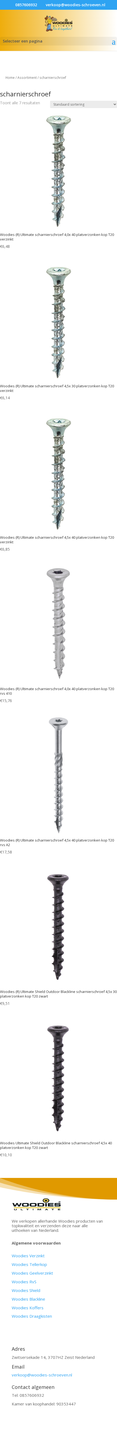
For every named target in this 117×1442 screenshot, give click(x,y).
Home (10, 77)
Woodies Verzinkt (28, 1255)
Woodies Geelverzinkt (32, 1273)
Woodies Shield (26, 1290)
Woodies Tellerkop (29, 1264)
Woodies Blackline (28, 1299)
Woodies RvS (24, 1281)
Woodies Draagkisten (32, 1316)
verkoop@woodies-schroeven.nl (42, 1375)
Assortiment (27, 77)
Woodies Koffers (28, 1307)
